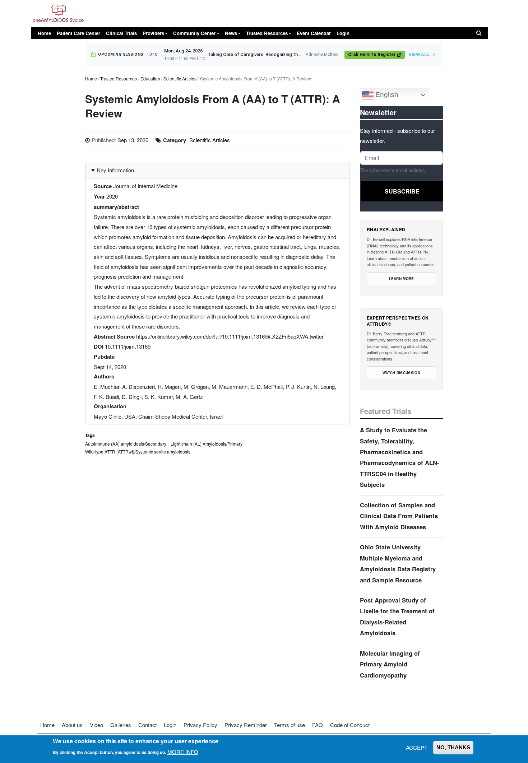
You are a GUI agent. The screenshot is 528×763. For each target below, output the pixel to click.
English (386, 94)
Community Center (194, 33)
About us (72, 725)
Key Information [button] (115, 170)
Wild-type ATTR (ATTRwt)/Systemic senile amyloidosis (137, 451)
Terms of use (289, 725)
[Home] (58, 13)
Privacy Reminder (245, 725)
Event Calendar (314, 33)
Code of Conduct (350, 725)
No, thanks (453, 747)
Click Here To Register (371, 54)
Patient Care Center (78, 33)
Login (343, 33)
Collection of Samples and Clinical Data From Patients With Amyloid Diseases (399, 516)
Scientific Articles (179, 78)
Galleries (120, 725)
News (231, 33)
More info (182, 751)
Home (44, 33)
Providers (153, 33)
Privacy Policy (200, 725)
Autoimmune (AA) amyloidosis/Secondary (125, 444)
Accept (416, 747)
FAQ (317, 725)
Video (96, 725)
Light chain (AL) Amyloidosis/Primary (206, 444)
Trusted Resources (267, 33)
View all (419, 54)
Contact (147, 725)
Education (150, 78)
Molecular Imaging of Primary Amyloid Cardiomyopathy (390, 664)
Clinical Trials (121, 33)
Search (479, 33)
